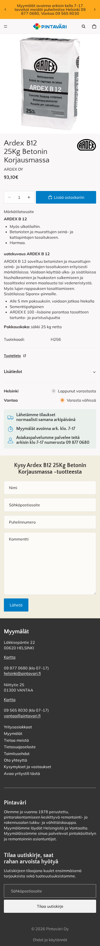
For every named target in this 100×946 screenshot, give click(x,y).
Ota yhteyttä (15, 760)
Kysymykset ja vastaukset (27, 766)
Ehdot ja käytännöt (50, 939)
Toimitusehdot (17, 753)
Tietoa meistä (16, 740)
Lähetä (16, 605)
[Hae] (83, 26)
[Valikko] (5, 26)
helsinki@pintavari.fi (22, 673)
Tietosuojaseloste (20, 747)
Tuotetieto (12, 356)
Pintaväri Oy (57, 928)
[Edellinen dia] (5, 9)
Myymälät (13, 733)
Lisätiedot (13, 371)
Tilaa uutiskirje (50, 906)
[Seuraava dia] (94, 9)
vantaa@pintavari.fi (22, 715)
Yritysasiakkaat (18, 726)
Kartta (10, 657)
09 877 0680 (77, 442)
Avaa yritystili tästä (22, 773)
